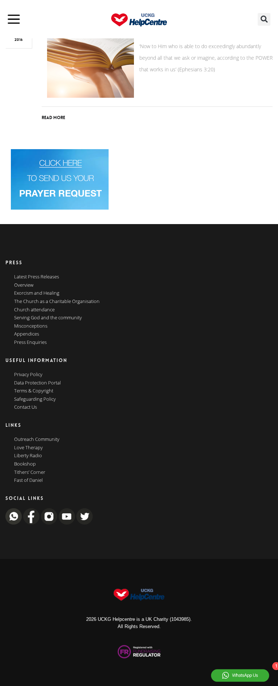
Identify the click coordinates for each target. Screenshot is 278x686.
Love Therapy (28, 448)
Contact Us (25, 407)
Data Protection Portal (37, 383)
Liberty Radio (28, 456)
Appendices (26, 334)
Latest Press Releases (36, 277)
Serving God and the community (48, 318)
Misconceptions (30, 326)
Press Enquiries (30, 342)
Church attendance (34, 310)
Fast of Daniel (28, 480)
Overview (23, 285)
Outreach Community (36, 439)
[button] (264, 19)
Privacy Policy (28, 375)
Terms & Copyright (33, 391)
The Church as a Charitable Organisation (57, 301)
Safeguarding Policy (35, 399)
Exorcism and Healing (36, 293)
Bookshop (25, 464)
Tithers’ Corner (29, 472)
